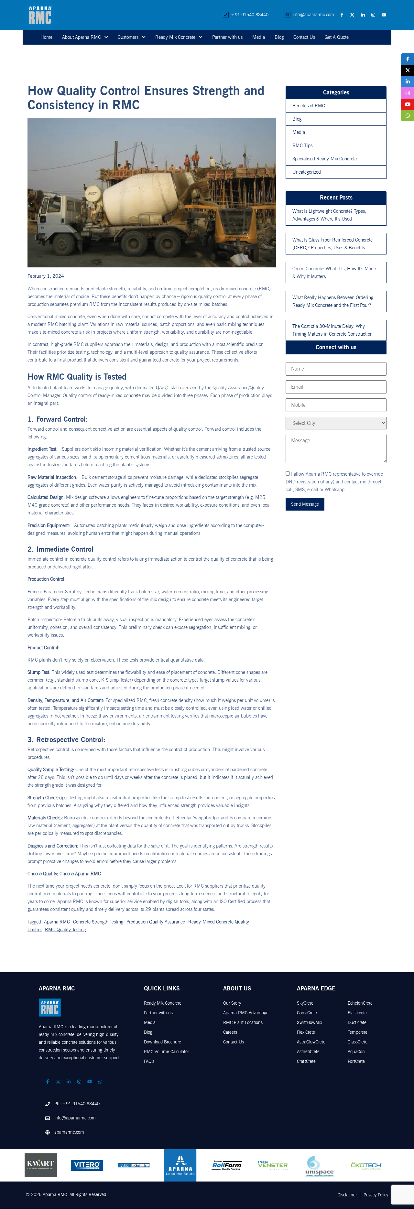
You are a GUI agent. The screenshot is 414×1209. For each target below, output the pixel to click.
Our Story (232, 1003)
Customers (128, 37)
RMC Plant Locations (243, 1022)
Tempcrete (357, 1032)
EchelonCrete (360, 1003)
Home (46, 37)
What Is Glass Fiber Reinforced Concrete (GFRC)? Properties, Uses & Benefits (332, 244)
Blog (279, 37)
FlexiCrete (306, 1032)
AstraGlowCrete (311, 1042)
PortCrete (356, 1061)
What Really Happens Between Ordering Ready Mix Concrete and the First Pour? (332, 301)
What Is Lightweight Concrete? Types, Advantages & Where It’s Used (329, 215)
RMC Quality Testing (65, 930)
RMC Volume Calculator (166, 1051)
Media (258, 37)
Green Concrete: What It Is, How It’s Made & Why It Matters (334, 272)
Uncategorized (306, 172)
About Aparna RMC (81, 37)
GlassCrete (357, 1042)
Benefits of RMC (308, 106)
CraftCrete (306, 1061)
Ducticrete (357, 1022)
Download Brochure (162, 1042)
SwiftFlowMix (309, 1022)
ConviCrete (307, 1013)
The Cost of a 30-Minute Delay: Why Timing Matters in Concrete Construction (332, 330)
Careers (230, 1032)
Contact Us (304, 37)
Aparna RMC (57, 922)
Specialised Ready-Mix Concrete (324, 159)
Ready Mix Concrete (175, 37)
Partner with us (227, 37)
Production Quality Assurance (155, 922)
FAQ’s (149, 1061)
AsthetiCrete (308, 1051)
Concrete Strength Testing (98, 922)
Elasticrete (357, 1013)
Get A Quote (337, 37)
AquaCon (356, 1051)
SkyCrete (305, 1003)
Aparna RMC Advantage (245, 1013)
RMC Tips (302, 145)
